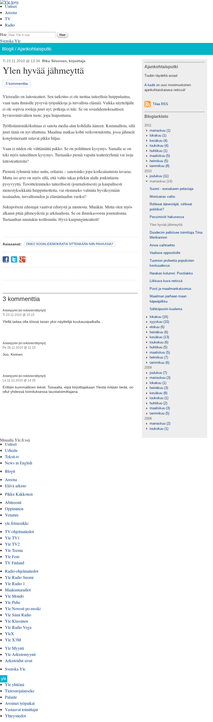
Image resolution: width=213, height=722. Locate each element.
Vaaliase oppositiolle (165, 253)
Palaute (11, 697)
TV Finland (14, 562)
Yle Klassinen (16, 621)
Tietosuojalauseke (19, 690)
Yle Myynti (14, 648)
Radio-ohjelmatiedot (21, 571)
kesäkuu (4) (158, 141)
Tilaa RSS (160, 104)
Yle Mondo (14, 596)
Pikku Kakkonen (19, 494)
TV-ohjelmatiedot (19, 531)
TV (8, 18)
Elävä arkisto (15, 485)
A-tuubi (149, 85)
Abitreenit (13, 502)
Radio (10, 25)
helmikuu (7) (159, 357)
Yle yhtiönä (14, 684)
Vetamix (12, 514)
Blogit (8, 49)
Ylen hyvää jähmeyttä (166, 225)
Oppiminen (14, 508)
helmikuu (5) (159, 161)
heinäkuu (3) (159, 388)
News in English (18, 462)
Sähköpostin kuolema (166, 309)
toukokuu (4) (159, 146)
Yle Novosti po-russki (23, 608)
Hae (3, 34)
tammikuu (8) (159, 166)
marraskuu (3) (160, 378)
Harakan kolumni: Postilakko (171, 273)
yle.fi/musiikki (16, 523)
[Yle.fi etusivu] (3, 680)
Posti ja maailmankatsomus (170, 289)
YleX (9, 633)
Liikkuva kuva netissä (166, 281)
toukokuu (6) (159, 342)
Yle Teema (14, 550)
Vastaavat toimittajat (21, 709)
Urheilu (11, 450)
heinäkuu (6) (159, 332)
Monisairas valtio (162, 197)
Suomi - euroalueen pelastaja (171, 189)
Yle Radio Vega (18, 627)
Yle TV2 (12, 544)
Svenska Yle (10, 40)
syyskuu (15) (159, 322)
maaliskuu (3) (160, 408)
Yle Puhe (12, 602)
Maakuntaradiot (18, 589)
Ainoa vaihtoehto (162, 245)
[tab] (174, 130)
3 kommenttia (16, 83)
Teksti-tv (12, 456)
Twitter (14, 259)
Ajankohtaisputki (34, 49)
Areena (11, 12)
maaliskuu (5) (160, 156)
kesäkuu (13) (159, 337)
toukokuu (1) (159, 398)
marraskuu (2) (160, 423)
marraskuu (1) (160, 130)
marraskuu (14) (161, 181)
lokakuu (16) (159, 317)
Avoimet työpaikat (20, 703)
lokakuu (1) (158, 135)
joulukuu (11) (159, 176)
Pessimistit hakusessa (167, 217)
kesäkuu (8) (158, 393)
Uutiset (11, 6)
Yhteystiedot (15, 715)
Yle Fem (12, 556)
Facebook (6, 259)
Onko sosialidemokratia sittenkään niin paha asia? (69, 244)
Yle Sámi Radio (18, 614)
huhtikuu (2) (158, 403)
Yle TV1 (12, 537)
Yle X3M (13, 639)
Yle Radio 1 (15, 583)
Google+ (22, 259)
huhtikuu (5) (158, 347)
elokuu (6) (157, 327)
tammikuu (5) (159, 413)
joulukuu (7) (158, 373)
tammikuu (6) (159, 363)
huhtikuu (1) (158, 151)
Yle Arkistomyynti (20, 654)
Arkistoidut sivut (18, 660)
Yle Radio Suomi (19, 577)
